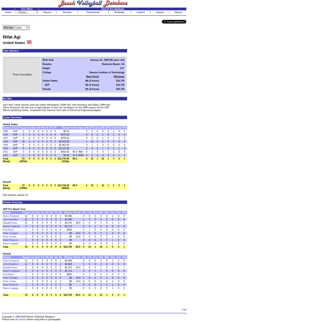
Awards (160, 12)
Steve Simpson (11, 216)
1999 (5, 145)
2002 (5, 155)
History (178, 12)
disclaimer (20, 319)
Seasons (67, 12)
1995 (5, 131)
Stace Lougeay (11, 243)
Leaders (140, 12)
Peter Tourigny (10, 233)
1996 (5, 134)
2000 (5, 148)
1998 (5, 141)
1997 (5, 138)
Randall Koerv (10, 222)
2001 (5, 151)
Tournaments (93, 12)
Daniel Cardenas (11, 226)
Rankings (119, 12)
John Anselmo (10, 219)
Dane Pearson (10, 240)
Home (8, 12)
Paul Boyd (8, 229)
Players (47, 12)
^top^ (184, 309)
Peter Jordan (9, 236)
